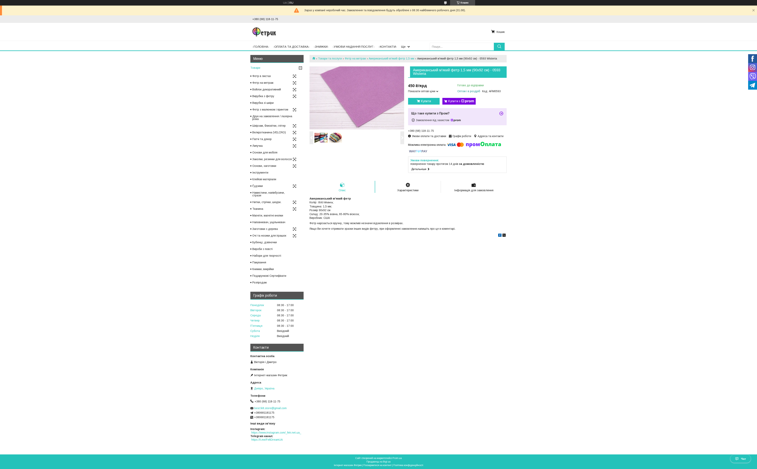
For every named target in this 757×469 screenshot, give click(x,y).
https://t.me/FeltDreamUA (267, 439)
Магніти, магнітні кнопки (267, 215)
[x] (504, 235)
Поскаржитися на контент (377, 465)
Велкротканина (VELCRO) (269, 132)
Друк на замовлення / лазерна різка (272, 118)
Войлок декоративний (266, 89)
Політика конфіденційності (408, 465)
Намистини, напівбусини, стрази (268, 194)
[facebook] (500, 235)
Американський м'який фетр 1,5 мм (391, 58)
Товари (255, 67)
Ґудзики (257, 186)
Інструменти (260, 172)
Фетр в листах (261, 76)
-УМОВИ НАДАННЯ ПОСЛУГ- (354, 46)
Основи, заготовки (264, 165)
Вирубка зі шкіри (263, 102)
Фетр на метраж (355, 58)
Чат (743, 458)
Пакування (259, 262)
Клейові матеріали (264, 179)
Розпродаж (259, 282)
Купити (426, 101)
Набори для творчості (266, 255)
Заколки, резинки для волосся (272, 159)
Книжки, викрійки (263, 269)
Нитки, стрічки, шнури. (266, 202)
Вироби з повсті (262, 249)
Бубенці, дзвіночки (264, 242)
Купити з (454, 101)
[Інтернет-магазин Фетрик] (264, 31)
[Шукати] (499, 46)
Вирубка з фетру (263, 96)
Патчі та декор (262, 139)
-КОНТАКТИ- (387, 46)
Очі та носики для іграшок (269, 235)
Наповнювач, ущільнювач (268, 222)
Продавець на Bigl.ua (378, 461)
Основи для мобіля (264, 152)
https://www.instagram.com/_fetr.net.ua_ (276, 432)
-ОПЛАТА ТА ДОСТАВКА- (291, 46)
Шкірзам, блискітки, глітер (269, 125)
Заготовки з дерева (265, 228)
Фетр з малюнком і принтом (270, 109)
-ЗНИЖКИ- (321, 46)
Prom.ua (397, 458)
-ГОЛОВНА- (260, 46)
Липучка (257, 145)
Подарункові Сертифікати (269, 275)
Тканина (257, 208)
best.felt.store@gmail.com (270, 408)
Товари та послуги (330, 58)
